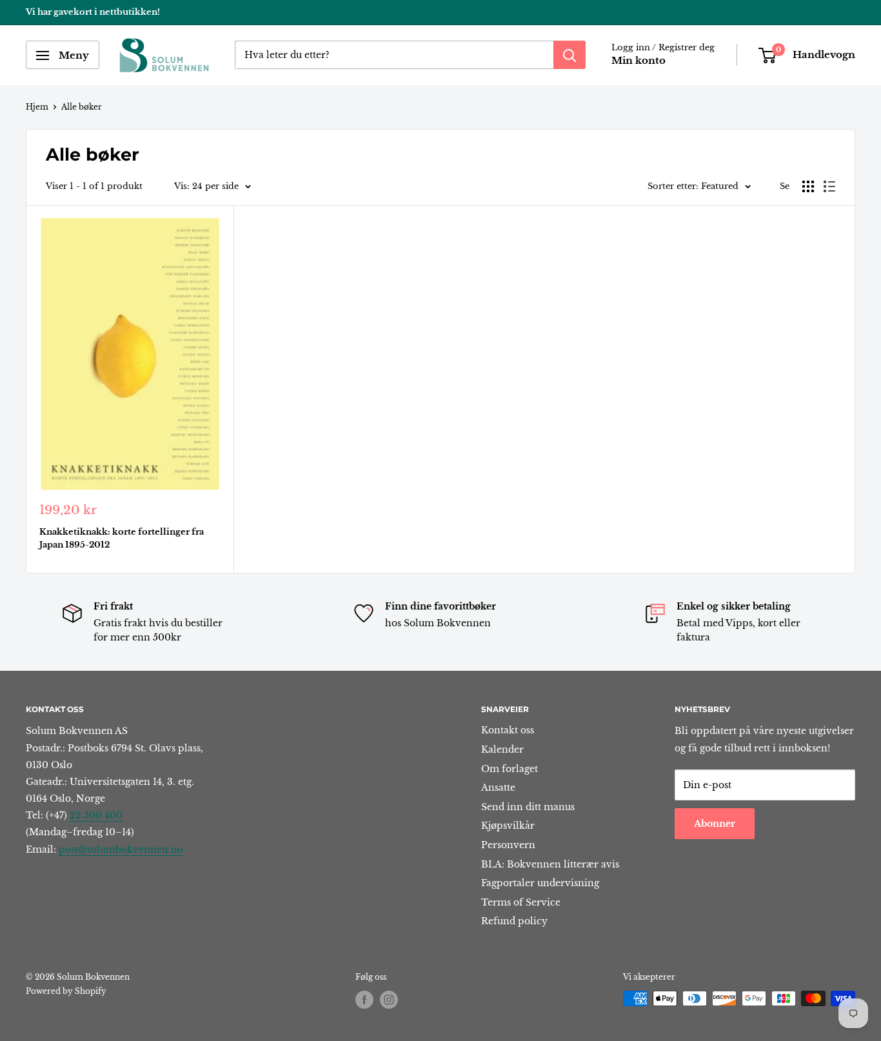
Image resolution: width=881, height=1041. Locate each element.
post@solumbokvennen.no (121, 849)
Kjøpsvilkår (508, 825)
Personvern (508, 845)
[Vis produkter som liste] (829, 186)
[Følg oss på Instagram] (389, 1000)
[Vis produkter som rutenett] (808, 186)
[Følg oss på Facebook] (364, 1000)
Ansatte (498, 787)
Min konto (638, 61)
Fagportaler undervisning (540, 883)
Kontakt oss (507, 730)
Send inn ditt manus (528, 807)
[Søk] (569, 55)
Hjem (37, 107)
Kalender (502, 749)
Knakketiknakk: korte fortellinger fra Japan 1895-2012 (121, 538)
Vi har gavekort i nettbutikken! (93, 11)
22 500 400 (96, 815)
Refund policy (514, 921)
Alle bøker (81, 107)
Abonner (714, 823)
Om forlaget (509, 769)
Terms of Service (520, 902)
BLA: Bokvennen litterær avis (550, 864)
